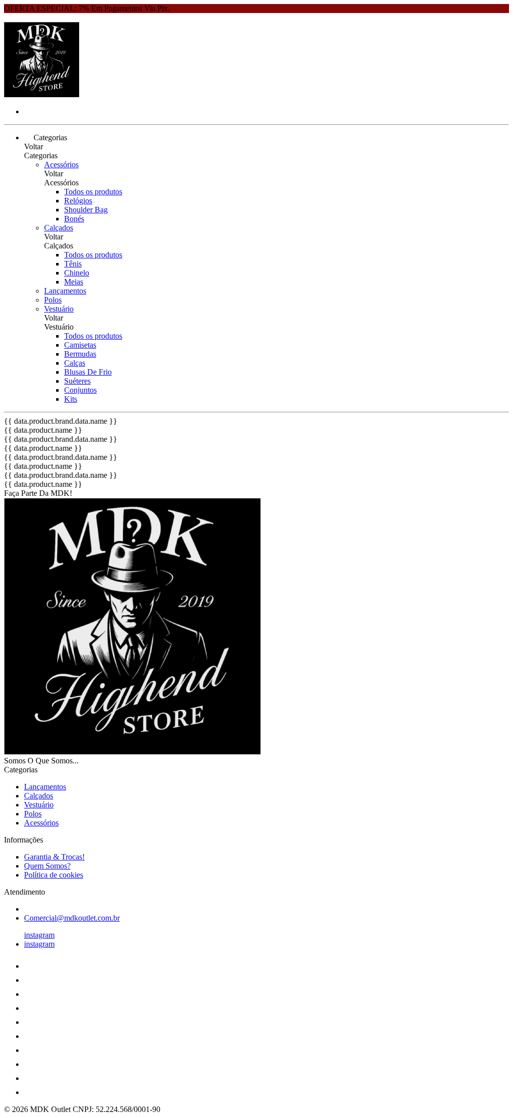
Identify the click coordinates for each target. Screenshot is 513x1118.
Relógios (78, 200)
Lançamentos (65, 291)
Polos (53, 300)
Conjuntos (80, 390)
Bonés (74, 218)
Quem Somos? (47, 866)
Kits (70, 399)
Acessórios (61, 164)
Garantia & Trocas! (54, 857)
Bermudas (80, 354)
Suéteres (77, 381)
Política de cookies (53, 875)
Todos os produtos (93, 191)
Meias (73, 281)
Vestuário (59, 309)
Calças (74, 363)
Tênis (73, 263)
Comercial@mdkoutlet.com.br (72, 918)
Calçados (58, 227)
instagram (39, 935)
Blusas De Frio (88, 372)
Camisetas (80, 345)
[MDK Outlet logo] (41, 94)
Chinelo (76, 272)
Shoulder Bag (86, 209)
